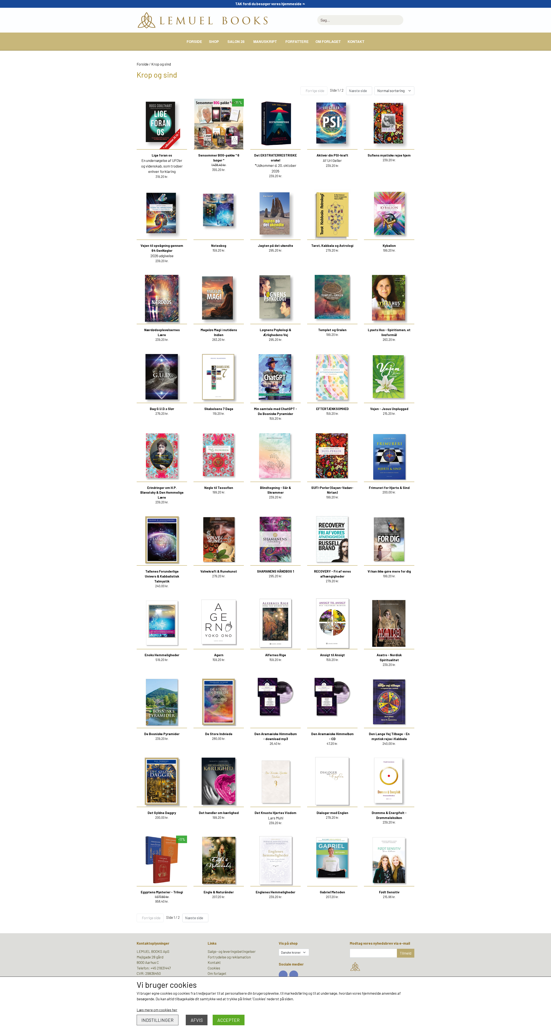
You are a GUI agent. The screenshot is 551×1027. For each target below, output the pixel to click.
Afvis (197, 1020)
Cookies (214, 968)
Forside (194, 41)
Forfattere (297, 41)
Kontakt (356, 41)
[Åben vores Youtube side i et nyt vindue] (293, 975)
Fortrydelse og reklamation (229, 957)
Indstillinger (157, 1020)
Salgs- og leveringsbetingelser (232, 951)
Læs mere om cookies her (157, 1010)
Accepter (228, 1020)
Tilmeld (405, 953)
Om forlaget (328, 41)
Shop (214, 41)
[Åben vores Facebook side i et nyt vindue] (283, 975)
